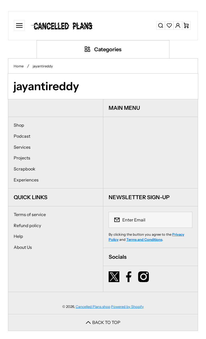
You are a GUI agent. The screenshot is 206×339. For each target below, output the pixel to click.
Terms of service (30, 214)
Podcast (22, 136)
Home (19, 66)
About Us (23, 247)
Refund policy (27, 225)
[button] (186, 25)
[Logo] (62, 25)
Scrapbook (24, 169)
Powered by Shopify (127, 306)
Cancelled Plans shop (93, 306)
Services (22, 147)
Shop (19, 125)
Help (18, 236)
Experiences (26, 180)
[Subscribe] (184, 220)
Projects (22, 158)
